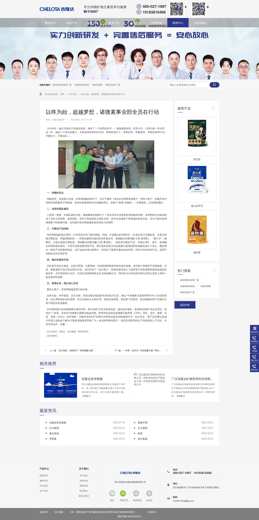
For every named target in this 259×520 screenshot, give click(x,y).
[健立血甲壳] (197, 183)
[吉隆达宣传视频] (60, 385)
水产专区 (44, 490)
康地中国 (142, 422)
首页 (62, 94)
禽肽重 (197, 252)
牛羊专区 (44, 485)
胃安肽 (197, 159)
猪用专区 (44, 475)
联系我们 (84, 490)
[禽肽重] (197, 229)
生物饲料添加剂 (81, 84)
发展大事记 (84, 495)
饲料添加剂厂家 (112, 84)
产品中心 (44, 468)
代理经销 (156, 23)
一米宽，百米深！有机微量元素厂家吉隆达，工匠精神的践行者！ (143, 350)
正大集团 (54, 428)
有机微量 (71, 331)
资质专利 (84, 480)
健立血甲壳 (197, 206)
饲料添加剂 (83, 331)
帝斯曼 (53, 438)
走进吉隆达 (200, 23)
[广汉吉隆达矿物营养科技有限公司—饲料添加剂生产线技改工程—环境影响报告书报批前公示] (150, 379)
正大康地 (142, 428)
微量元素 (92, 23)
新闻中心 (178, 23)
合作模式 (135, 23)
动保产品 (71, 23)
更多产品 (114, 23)
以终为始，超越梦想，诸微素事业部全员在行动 (102, 94)
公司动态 (72, 94)
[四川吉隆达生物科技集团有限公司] (57, 9)
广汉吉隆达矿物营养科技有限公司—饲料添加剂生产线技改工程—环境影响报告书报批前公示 (193, 378)
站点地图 (59, 511)
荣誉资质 (84, 485)
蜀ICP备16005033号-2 (130, 516)
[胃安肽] (197, 136)
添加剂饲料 (97, 84)
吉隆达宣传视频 (92, 378)
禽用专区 (44, 480)
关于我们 (84, 468)
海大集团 (142, 438)
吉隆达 (62, 331)
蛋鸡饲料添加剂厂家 (62, 84)
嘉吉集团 (54, 433)
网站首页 (50, 23)
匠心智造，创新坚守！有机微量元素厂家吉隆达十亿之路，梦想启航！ (78, 350)
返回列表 (185, 304)
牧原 (140, 433)
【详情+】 (86, 395)
